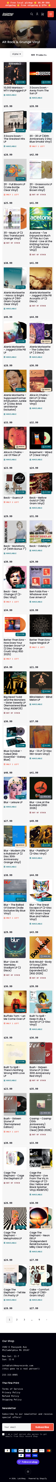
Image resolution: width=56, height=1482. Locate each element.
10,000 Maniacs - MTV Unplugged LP (15, 89)
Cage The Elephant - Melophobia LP (13, 1235)
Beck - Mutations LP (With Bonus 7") (15, 547)
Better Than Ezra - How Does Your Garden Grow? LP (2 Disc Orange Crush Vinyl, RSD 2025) (15, 647)
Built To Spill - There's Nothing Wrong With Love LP (14, 1072)
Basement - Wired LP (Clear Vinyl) (41, 454)
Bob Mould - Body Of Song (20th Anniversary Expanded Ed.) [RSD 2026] (41, 967)
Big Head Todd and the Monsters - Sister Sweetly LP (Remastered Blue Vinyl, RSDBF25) (15, 702)
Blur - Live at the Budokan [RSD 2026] (39, 805)
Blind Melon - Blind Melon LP (41, 698)
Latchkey (22, 1479)
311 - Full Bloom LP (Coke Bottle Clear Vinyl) (14, 187)
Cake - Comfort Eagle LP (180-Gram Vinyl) (39, 1292)
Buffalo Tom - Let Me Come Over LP (14, 1017)
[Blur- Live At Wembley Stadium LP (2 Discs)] (15, 947)
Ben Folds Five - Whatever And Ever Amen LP (39, 594)
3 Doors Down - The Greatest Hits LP (14, 139)
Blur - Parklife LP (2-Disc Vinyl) (39, 852)
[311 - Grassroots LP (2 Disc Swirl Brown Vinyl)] (41, 170)
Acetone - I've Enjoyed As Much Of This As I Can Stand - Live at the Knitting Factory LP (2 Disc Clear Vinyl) (41, 241)
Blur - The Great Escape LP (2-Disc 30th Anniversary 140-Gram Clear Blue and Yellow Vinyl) (41, 912)
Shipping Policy (12, 1399)
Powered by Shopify (38, 1479)
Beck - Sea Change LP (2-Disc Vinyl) (13, 594)
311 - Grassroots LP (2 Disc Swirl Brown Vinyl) (41, 187)
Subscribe (42, 1427)
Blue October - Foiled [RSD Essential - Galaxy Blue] (15, 755)
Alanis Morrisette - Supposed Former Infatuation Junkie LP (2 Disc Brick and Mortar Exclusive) (15, 402)
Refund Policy (10, 1396)
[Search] (32, 14)
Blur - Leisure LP (13, 802)
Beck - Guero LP (13, 497)
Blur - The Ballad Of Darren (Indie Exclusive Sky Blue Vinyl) (14, 909)
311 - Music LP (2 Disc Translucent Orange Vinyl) (14, 235)
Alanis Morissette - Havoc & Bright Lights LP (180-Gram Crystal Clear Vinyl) (14, 298)
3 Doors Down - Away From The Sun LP (39, 90)
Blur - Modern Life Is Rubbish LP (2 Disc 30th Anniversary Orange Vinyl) (14, 856)
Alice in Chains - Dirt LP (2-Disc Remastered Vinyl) (39, 399)
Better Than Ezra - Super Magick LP (41, 641)
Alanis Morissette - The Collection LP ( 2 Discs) (40, 349)
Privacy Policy (11, 1392)
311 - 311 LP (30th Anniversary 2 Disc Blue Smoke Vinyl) (41, 139)
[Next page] (47, 1320)
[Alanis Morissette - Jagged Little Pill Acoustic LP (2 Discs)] (41, 278)
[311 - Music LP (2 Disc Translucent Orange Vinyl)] (15, 218)
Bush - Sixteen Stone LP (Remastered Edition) (12, 1123)
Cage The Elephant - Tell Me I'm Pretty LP (15, 1292)
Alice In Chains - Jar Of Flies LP (14, 454)
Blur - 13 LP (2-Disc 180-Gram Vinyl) (41, 752)
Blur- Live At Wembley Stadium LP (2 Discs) (12, 966)
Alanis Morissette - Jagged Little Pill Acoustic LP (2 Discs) (41, 297)
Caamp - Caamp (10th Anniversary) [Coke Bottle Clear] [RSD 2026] (40, 1124)
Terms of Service (12, 1389)
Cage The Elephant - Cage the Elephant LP (14, 1175)
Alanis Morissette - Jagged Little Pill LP (15, 349)
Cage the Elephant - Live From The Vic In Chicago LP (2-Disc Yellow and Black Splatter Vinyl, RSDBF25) (39, 1181)
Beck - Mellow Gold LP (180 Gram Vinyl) (38, 500)
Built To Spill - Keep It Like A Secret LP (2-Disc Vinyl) (40, 1020)
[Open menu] (51, 14)
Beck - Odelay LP (40, 546)
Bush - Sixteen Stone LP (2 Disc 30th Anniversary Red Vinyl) (40, 1072)
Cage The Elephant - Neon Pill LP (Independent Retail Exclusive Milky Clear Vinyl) (40, 1240)
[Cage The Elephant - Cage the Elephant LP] (15, 1158)
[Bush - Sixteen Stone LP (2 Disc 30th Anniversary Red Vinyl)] (41, 1053)
